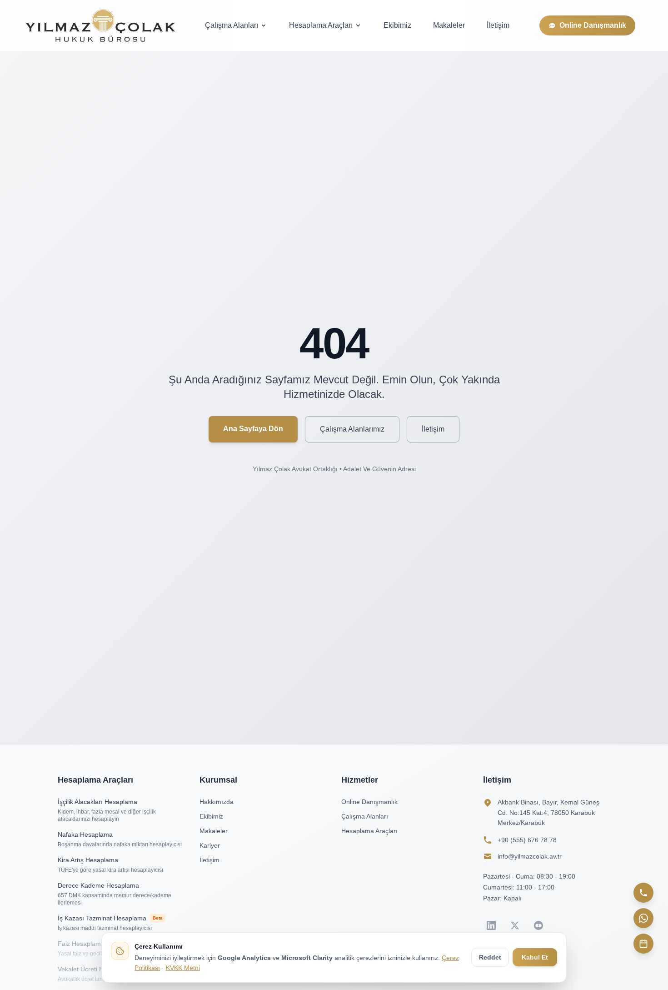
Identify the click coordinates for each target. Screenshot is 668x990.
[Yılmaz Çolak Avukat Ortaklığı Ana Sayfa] (100, 25)
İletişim (498, 25)
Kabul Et (535, 957)
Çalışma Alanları (231, 25)
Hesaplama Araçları (321, 25)
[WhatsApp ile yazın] (643, 918)
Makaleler (449, 25)
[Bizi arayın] (643, 893)
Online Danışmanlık (592, 25)
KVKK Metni (183, 967)
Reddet (490, 957)
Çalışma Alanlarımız (352, 429)
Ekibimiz (397, 25)
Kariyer (209, 845)
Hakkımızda (216, 801)
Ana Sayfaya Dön (253, 428)
